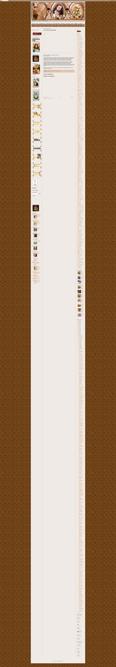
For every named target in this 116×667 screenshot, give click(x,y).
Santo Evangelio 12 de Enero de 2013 (80, 583)
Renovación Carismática (79, 230)
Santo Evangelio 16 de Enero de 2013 (80, 546)
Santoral (72, 23)
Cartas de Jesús (80, 46)
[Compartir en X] (64, 70)
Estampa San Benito (80, 72)
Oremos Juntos (79, 636)
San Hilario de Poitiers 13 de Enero (80, 581)
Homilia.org (33, 23)
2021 (78, 326)
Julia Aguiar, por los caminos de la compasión (80, 604)
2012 (78, 612)
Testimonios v (79, 254)
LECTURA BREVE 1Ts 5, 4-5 (80, 463)
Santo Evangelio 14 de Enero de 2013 (80, 566)
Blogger (62, 661)
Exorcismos (79, 105)
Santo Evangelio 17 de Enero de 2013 (80, 524)
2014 (78, 333)
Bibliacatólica (76, 23)
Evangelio (79, 103)
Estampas (79, 75)
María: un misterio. (80, 469)
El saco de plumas (80, 392)
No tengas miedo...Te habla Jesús (80, 502)
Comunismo (79, 50)
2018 (78, 329)
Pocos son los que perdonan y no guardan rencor (80, 494)
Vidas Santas (35, 227)
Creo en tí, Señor (80, 455)
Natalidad (79, 191)
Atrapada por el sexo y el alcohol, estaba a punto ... (80, 423)
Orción (78, 215)
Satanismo (79, 243)
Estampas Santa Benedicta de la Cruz (80, 91)
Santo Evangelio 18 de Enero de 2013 (80, 508)
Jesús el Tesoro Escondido (37, 214)
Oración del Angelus (80, 207)
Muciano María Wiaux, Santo (80, 359)
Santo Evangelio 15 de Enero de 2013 (80, 556)
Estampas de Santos (80, 81)
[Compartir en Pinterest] (65, 70)
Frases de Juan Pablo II (80, 504)
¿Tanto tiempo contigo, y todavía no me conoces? (80, 608)
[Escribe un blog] (63, 70)
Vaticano (79, 649)
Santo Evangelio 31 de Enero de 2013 (80, 352)
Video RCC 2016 (80, 259)
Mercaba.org (79, 625)
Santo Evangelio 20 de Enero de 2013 (80, 487)
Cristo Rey (79, 60)
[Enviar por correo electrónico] (62, 70)
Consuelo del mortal (80, 414)
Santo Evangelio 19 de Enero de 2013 (80, 496)
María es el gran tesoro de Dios (80, 476)
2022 (78, 325)
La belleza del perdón (80, 415)
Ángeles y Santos (36, 233)
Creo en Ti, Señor (80, 485)
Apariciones (79, 41)
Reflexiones (79, 229)
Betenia (37, 23)
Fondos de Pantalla (48, 23)
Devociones (79, 62)
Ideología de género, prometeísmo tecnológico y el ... (80, 473)
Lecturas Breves (80, 172)
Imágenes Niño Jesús (80, 141)
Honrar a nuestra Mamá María (80, 541)
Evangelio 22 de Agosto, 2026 (38, 229)
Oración (79, 203)
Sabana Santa (79, 234)
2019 (78, 328)
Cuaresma (79, 61)
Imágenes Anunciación (80, 120)
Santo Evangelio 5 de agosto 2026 (82, 291)
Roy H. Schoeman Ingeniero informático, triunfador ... (80, 467)
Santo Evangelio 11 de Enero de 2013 (80, 596)
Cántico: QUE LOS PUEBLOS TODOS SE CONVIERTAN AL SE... (80, 510)
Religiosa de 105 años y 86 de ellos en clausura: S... (80, 449)
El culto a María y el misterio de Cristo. (80, 454)
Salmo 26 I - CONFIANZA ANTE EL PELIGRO (80, 534)
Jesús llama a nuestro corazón (80, 402)
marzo (79, 345)
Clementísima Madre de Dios (80, 354)
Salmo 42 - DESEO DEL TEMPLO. (80, 462)
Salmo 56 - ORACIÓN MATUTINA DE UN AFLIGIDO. (80, 526)
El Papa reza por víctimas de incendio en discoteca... (80, 382)
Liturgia (79, 173)
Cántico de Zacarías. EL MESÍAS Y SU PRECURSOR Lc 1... (80, 446)
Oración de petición (80, 206)
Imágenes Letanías (80, 138)
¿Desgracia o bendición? (80, 606)
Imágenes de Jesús (80, 128)
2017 (78, 330)
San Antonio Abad (80, 520)
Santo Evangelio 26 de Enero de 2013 (80, 413)
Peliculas (79, 222)
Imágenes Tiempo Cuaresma (80, 153)
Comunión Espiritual (79, 410)
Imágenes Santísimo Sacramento (80, 149)
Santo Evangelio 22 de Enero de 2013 (80, 460)
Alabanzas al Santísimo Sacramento (80, 594)
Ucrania (79, 256)
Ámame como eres (80, 570)
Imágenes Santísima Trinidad (80, 539)
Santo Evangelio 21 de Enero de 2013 (80, 481)
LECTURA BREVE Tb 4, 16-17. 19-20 (80, 543)
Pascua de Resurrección (79, 220)
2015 (78, 332)
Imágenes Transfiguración (80, 155)
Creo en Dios (80, 372)
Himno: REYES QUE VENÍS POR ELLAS (80, 589)
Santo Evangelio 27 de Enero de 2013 (80, 405)
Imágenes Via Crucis (80, 156)
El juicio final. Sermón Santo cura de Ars (80, 407)
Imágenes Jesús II (80, 135)
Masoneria (79, 177)
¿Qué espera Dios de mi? (80, 385)
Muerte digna (79, 189)
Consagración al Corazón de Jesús (80, 54)
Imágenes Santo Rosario (80, 587)
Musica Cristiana (80, 190)
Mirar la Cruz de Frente (80, 567)
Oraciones (79, 210)
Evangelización (80, 104)
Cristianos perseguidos (79, 59)
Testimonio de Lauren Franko (80, 598)
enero (79, 347)
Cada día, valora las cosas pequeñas (80, 395)
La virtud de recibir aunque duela (80, 439)
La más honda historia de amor (80, 437)
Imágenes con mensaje (79, 124)
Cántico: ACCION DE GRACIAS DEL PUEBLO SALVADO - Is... (80, 432)
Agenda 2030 (79, 38)
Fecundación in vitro (80, 107)
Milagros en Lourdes (80, 183)
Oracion (79, 202)
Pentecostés (79, 223)
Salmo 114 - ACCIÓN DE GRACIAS (80, 592)
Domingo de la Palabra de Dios (38, 241)
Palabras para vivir (36, 275)
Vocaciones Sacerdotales (79, 267)
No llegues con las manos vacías (80, 365)
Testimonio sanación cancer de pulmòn (80, 478)
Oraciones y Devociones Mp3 (80, 214)
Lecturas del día (68, 23)
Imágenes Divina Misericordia (80, 129)
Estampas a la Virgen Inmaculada (80, 77)
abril (79, 344)
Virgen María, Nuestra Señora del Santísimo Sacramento (80, 397)
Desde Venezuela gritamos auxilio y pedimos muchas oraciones (36, 263)
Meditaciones (79, 181)
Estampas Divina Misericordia (80, 83)
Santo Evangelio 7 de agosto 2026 (82, 296)
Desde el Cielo (80, 584)
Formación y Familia (80, 111)
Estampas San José (80, 87)
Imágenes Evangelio (80, 132)
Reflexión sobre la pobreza (80, 465)
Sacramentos (79, 235)
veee (78, 257)
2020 (78, 327)
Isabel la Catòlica (80, 171)
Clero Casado (79, 49)
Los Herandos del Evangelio (55, 23)
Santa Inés (79, 479)
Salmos (79, 236)
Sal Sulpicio (79, 371)
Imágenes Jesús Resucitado (80, 137)
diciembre (79, 335)
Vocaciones (79, 266)
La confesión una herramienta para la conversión (80, 425)
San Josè (79, 237)
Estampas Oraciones (80, 84)
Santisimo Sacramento (80, 239)
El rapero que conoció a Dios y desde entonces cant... (80, 562)
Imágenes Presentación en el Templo (80, 144)
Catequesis (79, 47)
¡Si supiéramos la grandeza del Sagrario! (80, 458)
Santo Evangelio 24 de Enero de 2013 (80, 429)
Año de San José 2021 (80, 39)
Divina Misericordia (80, 63)
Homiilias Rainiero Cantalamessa (80, 117)
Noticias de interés (80, 196)
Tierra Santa (79, 255)
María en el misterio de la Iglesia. (80, 441)
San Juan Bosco (80, 353)
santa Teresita (79, 238)
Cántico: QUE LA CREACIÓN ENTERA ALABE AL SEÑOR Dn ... (80, 490)
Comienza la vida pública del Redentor (80, 572)
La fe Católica (79, 646)
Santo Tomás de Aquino (80, 393)
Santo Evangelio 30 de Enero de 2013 (80, 361)
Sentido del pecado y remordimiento (80, 363)
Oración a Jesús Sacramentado (80, 357)
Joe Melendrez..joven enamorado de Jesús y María (80, 559)
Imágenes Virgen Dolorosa (80, 163)
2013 (78, 334)
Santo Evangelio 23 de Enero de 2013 (80, 443)
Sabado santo (79, 233)
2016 (78, 331)
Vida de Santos (79, 258)
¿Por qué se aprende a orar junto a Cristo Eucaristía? (80, 550)
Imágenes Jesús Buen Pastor (80, 518)
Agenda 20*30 (79, 37)
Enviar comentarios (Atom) (50, 98)
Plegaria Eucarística (80, 386)
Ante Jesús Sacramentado (80, 418)
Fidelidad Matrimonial (80, 451)
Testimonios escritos (80, 251)
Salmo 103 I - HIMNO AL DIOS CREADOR (80, 484)
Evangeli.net (80, 23)
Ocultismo (79, 201)
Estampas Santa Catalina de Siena (80, 93)
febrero (79, 346)
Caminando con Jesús (42, 23)
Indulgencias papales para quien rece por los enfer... (80, 376)
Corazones (79, 656)
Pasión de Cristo (80, 221)
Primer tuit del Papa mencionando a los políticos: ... (80, 388)
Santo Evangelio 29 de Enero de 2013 (80, 374)
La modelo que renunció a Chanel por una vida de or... (80, 379)
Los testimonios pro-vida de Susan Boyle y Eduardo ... (80, 369)
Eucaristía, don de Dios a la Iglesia (80, 348)
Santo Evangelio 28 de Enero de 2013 (80, 391)
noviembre (79, 336)
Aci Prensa (79, 622)
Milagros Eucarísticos (80, 185)
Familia (79, 106)
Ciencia (79, 48)
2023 (78, 324)
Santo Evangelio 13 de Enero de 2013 (80, 577)
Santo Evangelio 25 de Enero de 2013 (80, 421)
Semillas (79, 244)
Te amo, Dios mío (80, 356)
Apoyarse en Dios (80, 585)
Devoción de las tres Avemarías (80, 366)
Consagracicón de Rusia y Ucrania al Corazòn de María (80, 52)
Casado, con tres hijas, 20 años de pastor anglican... (80, 400)
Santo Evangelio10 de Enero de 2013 (80, 602)
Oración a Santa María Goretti (80, 532)
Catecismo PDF (62, 23)
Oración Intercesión (80, 209)
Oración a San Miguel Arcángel (82, 277)
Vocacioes (79, 265)
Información (79, 170)
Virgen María (79, 264)
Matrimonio (79, 178)
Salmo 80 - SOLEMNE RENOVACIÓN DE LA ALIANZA (80, 435)
